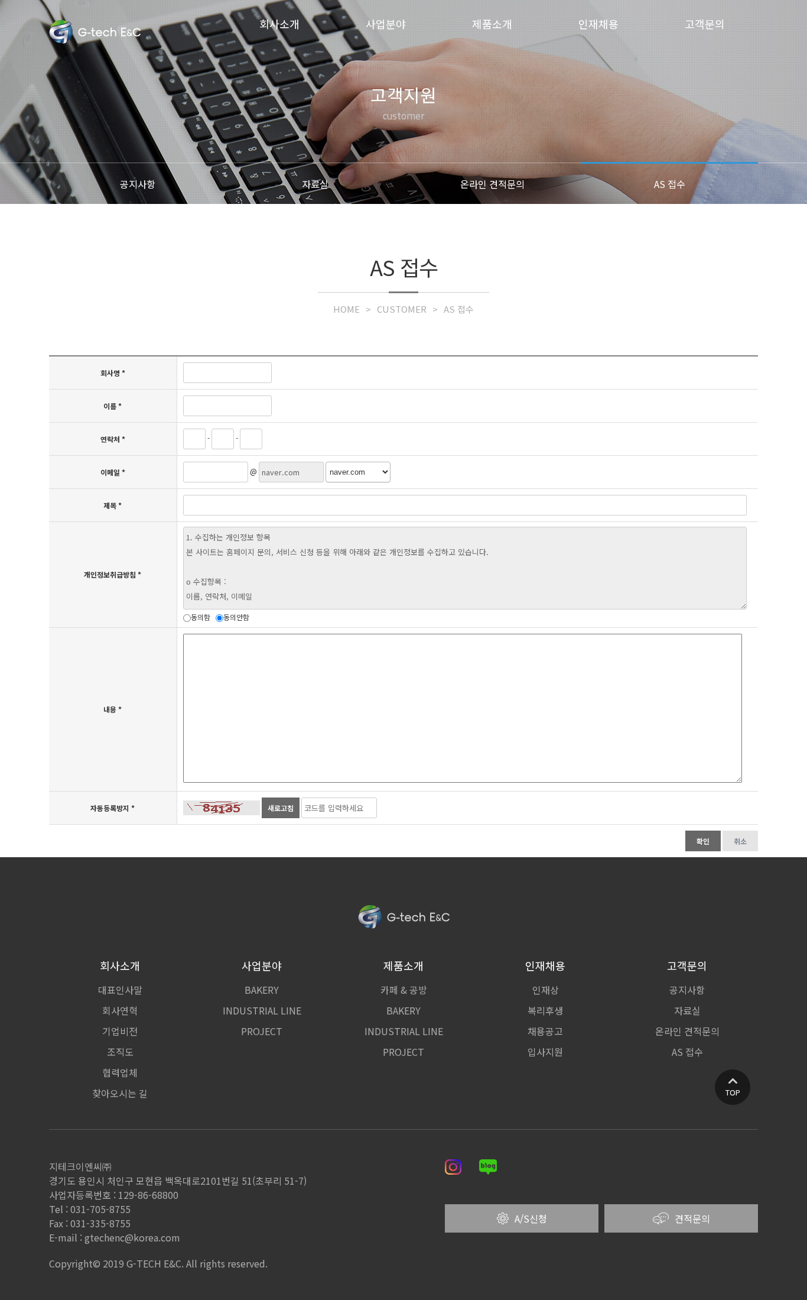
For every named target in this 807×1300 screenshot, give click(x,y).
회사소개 (279, 23)
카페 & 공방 (403, 990)
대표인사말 (120, 990)
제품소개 (492, 23)
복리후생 (545, 1010)
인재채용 (598, 23)
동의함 (200, 617)
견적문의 (692, 1218)
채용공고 (545, 1031)
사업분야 (386, 23)
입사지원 (545, 1052)
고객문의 (705, 23)
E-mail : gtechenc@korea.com (114, 1237)
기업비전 (120, 1031)
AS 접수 (669, 184)
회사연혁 (120, 1010)
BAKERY (262, 990)
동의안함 (236, 617)
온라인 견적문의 (492, 184)
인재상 (545, 990)
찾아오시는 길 (120, 1093)
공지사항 (137, 184)
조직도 (120, 1052)
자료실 (315, 184)
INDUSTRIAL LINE (262, 1010)
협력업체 (120, 1072)
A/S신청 (531, 1218)
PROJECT (261, 1031)
